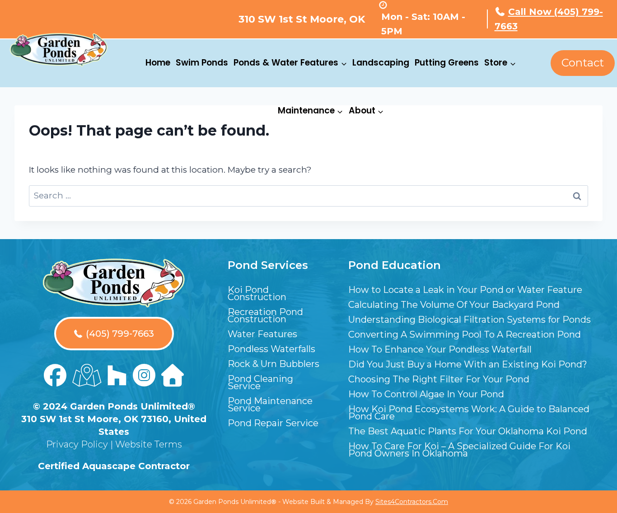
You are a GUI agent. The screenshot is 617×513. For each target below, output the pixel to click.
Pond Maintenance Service (270, 404)
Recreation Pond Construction (265, 315)
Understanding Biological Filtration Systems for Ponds (469, 319)
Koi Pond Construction (257, 293)
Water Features (262, 334)
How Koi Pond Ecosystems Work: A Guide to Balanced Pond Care (468, 413)
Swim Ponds (202, 62)
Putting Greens (447, 62)
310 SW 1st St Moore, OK (301, 19)
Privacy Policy (77, 444)
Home (157, 62)
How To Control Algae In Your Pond (426, 394)
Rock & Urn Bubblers (273, 363)
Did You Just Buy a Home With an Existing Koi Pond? (467, 364)
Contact (582, 62)
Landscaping (380, 62)
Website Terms (148, 444)
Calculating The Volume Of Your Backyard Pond (454, 304)
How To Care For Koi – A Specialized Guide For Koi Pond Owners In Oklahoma (459, 450)
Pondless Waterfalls (271, 349)
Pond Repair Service (273, 423)
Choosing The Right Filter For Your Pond (438, 379)
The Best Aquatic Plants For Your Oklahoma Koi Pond (467, 431)
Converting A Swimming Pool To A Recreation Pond (464, 334)
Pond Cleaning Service (260, 382)
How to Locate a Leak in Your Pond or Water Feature (465, 289)
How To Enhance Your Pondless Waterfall (440, 349)
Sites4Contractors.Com (411, 502)
